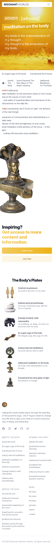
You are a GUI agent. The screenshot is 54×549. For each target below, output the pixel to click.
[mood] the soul (8, 494)
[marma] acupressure (11, 467)
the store (32, 496)
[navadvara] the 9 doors (41, 73)
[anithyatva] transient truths (40, 460)
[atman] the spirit (36, 442)
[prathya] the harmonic (11, 519)
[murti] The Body (10, 83)
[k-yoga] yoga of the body (14, 73)
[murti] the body (8, 442)
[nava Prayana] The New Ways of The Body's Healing (25, 83)
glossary (32, 505)
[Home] (2, 83)
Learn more (27, 250)
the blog (32, 492)
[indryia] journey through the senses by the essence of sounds (13, 526)
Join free (27, 259)
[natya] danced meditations (13, 455)
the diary (32, 501)
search (32, 510)
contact (32, 514)
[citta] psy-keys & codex (39, 472)
